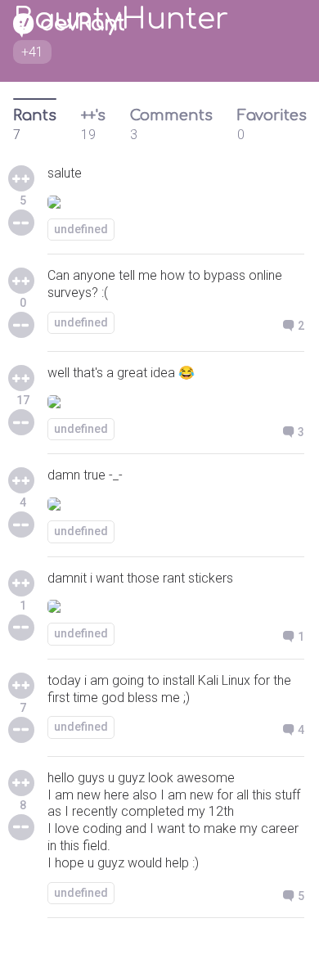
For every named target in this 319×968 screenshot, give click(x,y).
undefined (81, 229)
